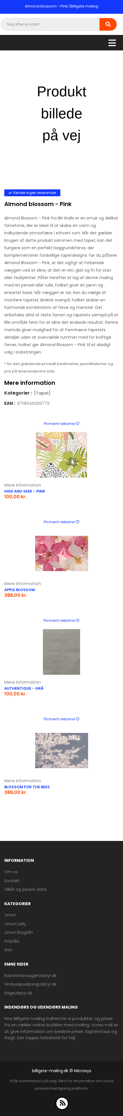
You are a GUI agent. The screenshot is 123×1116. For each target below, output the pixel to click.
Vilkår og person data (25, 889)
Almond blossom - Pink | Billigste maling (61, 6)
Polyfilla (11, 941)
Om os (11, 872)
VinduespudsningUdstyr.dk (30, 984)
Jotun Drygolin (18, 932)
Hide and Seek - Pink (24, 491)
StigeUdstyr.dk (18, 993)
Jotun (10, 915)
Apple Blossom (19, 590)
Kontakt (12, 881)
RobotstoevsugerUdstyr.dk (30, 975)
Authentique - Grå (23, 688)
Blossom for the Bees (27, 787)
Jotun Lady (15, 924)
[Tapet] (42, 393)
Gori (8, 950)
